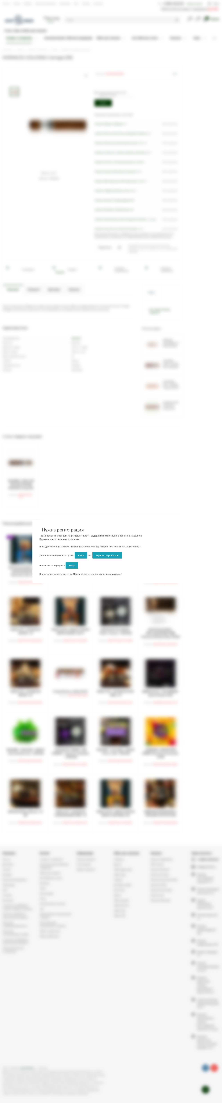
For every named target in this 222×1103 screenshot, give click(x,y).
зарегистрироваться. (107, 555)
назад (72, 565)
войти (81, 555)
